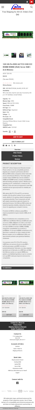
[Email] (6, 145)
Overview (17, 149)
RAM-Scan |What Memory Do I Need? (17, 370)
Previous (2, 35)
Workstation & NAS (17, 368)
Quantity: (5, 131)
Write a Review (7, 85)
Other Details (17, 153)
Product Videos (17, 156)
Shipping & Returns (17, 350)
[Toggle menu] (2, 7)
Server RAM (18, 366)
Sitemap (16, 408)
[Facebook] (3, 145)
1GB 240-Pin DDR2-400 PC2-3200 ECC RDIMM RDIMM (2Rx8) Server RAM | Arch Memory (25, 300)
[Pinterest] (14, 145)
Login (14, 348)
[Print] (9, 145)
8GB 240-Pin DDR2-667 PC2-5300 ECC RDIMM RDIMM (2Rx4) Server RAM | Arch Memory (8, 300)
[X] (12, 145)
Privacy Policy (17, 325)
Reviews (17, 159)
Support (17, 372)
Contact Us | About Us (17, 323)
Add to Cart (9, 314)
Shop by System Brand (17, 360)
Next (32, 35)
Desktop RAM (17, 362)
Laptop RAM (17, 364)
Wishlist (17, 346)
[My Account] (27, 2)
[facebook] (17, 383)
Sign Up (20, 348)
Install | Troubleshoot (17, 329)
